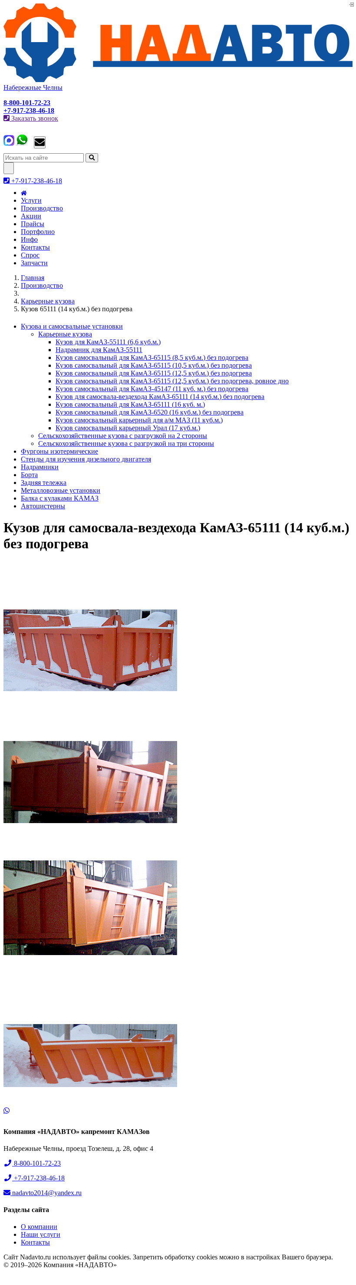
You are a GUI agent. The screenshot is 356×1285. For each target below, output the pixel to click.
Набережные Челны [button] (33, 87)
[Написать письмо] (40, 142)
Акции (31, 216)
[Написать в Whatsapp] (178, 1111)
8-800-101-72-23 (36, 1163)
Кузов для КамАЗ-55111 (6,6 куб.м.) (108, 342)
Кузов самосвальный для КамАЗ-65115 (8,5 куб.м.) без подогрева (152, 357)
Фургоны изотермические (59, 451)
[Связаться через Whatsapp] (22, 143)
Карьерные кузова (48, 301)
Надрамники (40, 467)
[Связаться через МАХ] (8, 143)
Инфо (29, 239)
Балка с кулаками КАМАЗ (60, 498)
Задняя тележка (43, 482)
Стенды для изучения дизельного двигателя (86, 459)
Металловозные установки (60, 490)
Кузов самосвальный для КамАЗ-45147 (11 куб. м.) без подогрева (152, 388)
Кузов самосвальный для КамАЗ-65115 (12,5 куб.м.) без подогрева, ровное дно (172, 381)
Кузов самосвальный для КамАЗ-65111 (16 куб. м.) (130, 404)
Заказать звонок (34, 118)
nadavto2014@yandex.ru (46, 1192)
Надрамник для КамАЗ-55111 (99, 349)
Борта (29, 474)
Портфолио (38, 231)
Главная (32, 277)
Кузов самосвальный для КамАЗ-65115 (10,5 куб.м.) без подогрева (154, 365)
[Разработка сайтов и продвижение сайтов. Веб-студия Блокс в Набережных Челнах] (25, 1277)
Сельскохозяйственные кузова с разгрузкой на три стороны (126, 443)
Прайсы (32, 223)
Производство (42, 208)
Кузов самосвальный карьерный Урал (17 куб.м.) (128, 428)
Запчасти (34, 263)
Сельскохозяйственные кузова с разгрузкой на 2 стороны (122, 435)
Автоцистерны (43, 506)
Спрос (30, 255)
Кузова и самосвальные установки (72, 326)
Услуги (31, 200)
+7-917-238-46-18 (36, 181)
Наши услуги (40, 1234)
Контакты (35, 247)
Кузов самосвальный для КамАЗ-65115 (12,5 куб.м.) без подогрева (154, 373)
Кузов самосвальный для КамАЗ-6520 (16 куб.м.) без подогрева (150, 412)
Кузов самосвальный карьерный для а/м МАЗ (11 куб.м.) (139, 420)
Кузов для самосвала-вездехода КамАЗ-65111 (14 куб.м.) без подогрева (160, 396)
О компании (39, 1226)
